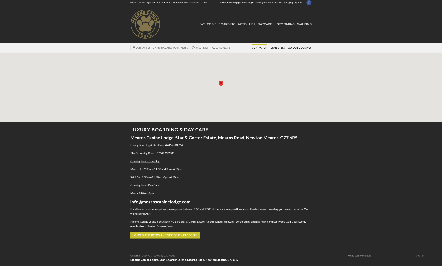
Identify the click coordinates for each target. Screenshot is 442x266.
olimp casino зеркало (359, 255)
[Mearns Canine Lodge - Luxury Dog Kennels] (147, 24)
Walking (304, 24)
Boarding (227, 24)
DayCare (265, 24)
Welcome (208, 24)
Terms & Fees (277, 47)
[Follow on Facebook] (308, 2)
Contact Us (259, 47)
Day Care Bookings (299, 47)
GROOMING (286, 24)
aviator (420, 255)
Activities (246, 24)
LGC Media (169, 255)
